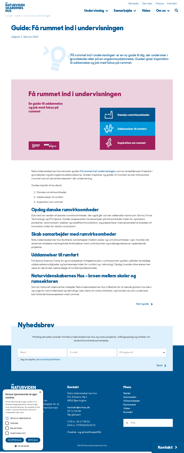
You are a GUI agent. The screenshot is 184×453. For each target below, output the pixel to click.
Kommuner (129, 405)
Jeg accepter (40, 359)
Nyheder (134, 4)
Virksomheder (131, 401)
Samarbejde (123, 11)
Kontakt (172, 4)
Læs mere (20, 412)
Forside (9, 16)
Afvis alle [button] (33, 440)
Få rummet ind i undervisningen (97, 171)
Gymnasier (129, 397)
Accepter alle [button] (14, 440)
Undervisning (94, 11)
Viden (146, 11)
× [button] (40, 392)
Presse (160, 4)
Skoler (127, 393)
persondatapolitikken (48, 359)
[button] (176, 10)
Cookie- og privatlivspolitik (84, 432)
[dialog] (23, 419)
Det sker (147, 4)
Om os (161, 11)
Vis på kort (74, 415)
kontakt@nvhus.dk (78, 407)
